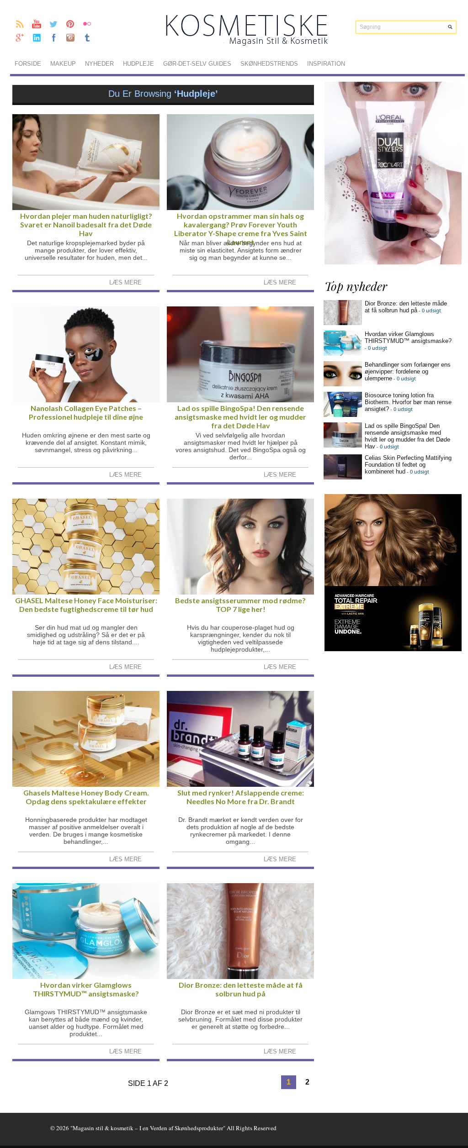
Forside (28, 63)
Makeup (63, 63)
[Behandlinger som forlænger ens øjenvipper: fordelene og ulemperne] (343, 384)
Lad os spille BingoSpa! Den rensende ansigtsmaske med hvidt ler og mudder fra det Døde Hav (240, 417)
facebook (53, 37)
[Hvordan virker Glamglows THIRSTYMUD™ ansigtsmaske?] (343, 353)
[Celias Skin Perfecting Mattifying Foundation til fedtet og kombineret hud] (343, 477)
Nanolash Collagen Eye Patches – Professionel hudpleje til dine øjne (86, 412)
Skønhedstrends (269, 63)
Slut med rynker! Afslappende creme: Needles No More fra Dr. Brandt (240, 797)
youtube (37, 24)
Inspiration (326, 63)
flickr (87, 24)
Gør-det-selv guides (197, 63)
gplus (20, 37)
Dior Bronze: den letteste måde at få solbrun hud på (241, 989)
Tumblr (87, 37)
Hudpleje (138, 63)
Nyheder (99, 63)
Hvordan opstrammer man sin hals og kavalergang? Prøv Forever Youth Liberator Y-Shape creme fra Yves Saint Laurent (240, 228)
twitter (53, 24)
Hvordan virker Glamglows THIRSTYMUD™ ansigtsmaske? (86, 989)
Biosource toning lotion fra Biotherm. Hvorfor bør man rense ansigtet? (408, 402)
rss (20, 24)
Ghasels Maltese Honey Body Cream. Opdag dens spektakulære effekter (86, 797)
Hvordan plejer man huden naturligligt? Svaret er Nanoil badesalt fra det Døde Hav (86, 224)
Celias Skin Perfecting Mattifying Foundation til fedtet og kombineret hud (408, 464)
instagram (70, 37)
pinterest (70, 24)
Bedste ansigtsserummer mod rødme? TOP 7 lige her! (240, 604)
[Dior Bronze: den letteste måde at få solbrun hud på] (343, 323)
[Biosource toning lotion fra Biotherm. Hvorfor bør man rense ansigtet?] (343, 414)
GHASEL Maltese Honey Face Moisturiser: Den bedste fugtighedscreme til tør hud (86, 604)
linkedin (37, 37)
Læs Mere (125, 282)
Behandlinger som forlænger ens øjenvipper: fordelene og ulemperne (408, 371)
